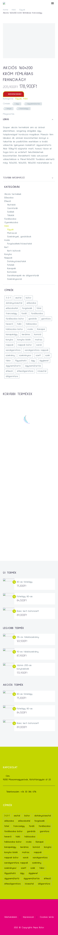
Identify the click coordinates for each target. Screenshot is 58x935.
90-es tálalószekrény (28, 652)
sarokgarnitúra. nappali (36, 350)
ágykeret (44, 360)
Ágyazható (21, 360)
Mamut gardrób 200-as (29, 529)
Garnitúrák (12, 208)
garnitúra (46, 319)
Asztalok (11, 205)
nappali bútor (25, 345)
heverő (9, 324)
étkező (9, 371)
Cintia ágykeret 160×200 (29, 491)
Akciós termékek (12, 194)
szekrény (10, 355)
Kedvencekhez (13, 94)
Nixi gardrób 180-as (29, 453)
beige (9, 109)
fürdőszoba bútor (15, 319)
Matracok (12, 233)
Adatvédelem (10, 917)
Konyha (8, 254)
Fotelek (10, 265)
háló (19, 324)
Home (5, 10)
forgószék (27, 308)
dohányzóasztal (14, 303)
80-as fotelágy (24, 582)
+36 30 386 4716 (28, 792)
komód (37, 334)
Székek (10, 212)
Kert (6, 247)
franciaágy (24, 109)
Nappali (8, 258)
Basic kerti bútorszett (28, 611)
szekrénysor (25, 355)
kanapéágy (11, 334)
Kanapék (11, 268)
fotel (39, 308)
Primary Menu (52, 3)
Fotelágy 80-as (25, 596)
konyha (9, 340)
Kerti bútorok (14, 251)
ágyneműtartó (13, 366)
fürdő (24, 313)
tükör (8, 360)
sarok (39, 345)
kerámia (26, 334)
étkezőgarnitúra (25, 371)
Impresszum (28, 917)
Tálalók (10, 215)
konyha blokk (24, 340)
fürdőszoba (37, 313)
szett (38, 355)
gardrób (32, 319)
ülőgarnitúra (12, 376)
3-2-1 (8, 298)
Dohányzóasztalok (16, 261)
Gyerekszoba (11, 222)
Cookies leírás (47, 917)
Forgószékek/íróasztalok (19, 244)
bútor (28, 298)
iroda (30, 329)
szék (47, 355)
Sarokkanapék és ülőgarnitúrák (23, 275)
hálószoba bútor (14, 329)
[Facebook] (17, 114)
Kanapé (41, 329)
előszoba (31, 303)
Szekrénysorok (14, 279)
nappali (9, 345)
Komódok (12, 272)
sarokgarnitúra (13, 350)
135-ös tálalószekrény (28, 637)
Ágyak (22, 10)
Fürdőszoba (10, 219)
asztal (18, 298)
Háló (14, 10)
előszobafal (12, 308)
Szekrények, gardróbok (19, 236)
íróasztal (42, 371)
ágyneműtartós (33, 104)
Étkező (7, 201)
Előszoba (8, 198)
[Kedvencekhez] (29, 443)
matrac (39, 340)
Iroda (7, 240)
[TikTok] (31, 907)
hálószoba (31, 324)
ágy (17, 104)
